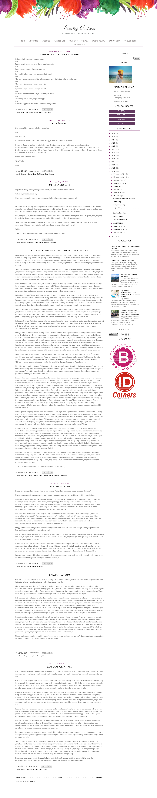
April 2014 (117, 223)
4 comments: (33, 766)
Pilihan (34, 566)
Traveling (63, 475)
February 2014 (119, 229)
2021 (113, 149)
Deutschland (32, 174)
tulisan (44, 656)
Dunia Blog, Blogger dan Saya (123, 260)
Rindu (31, 112)
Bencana (24, 475)
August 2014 (118, 186)
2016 (113, 165)
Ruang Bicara (78, 28)
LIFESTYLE (46, 41)
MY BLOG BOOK (130, 41)
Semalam (40, 566)
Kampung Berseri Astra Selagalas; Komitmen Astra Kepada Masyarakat (129, 312)
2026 (113, 133)
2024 (113, 140)
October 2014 (118, 180)
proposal (46, 242)
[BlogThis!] (45, 109)
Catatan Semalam (59, 486)
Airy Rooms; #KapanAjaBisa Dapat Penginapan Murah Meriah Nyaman (130, 293)
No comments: (34, 109)
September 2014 (119, 183)
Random (52, 174)
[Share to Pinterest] (52, 109)
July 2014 (117, 189)
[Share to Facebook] (49, 109)
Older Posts (99, 777)
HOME (23, 41)
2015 (113, 168)
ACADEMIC (73, 41)
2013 (113, 236)
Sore (49, 112)
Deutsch (24, 174)
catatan (23, 242)
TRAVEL (84, 41)
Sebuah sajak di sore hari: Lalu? (59, 54)
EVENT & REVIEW (98, 41)
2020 (113, 152)
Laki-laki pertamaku (59, 666)
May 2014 (117, 196)
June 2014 (117, 193)
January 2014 (118, 232)
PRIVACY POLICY (78, 45)
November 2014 (119, 177)
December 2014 (119, 174)
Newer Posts (20, 777)
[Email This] (43, 109)
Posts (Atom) (30, 781)
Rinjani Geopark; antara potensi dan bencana (59, 250)
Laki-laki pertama (32, 769)
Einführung (59, 123)
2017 (113, 162)
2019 (113, 155)
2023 (113, 143)
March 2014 (118, 226)
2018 (113, 159)
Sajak (36, 112)
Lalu (22, 112)
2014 (113, 171)
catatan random (59, 575)
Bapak (23, 769)
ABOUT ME (33, 41)
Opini (27, 112)
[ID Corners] (124, 398)
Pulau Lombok (43, 475)
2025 (113, 137)
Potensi (35, 475)
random (29, 656)
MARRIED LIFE (59, 41)
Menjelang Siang (59, 185)
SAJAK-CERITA (114, 41)
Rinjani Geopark (54, 475)
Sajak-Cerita (43, 112)
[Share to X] (47, 109)
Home (60, 777)
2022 (113, 146)
